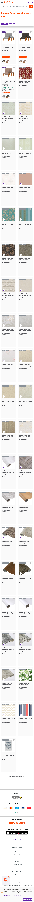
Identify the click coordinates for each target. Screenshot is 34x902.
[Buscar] (31, 6)
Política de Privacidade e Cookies (12, 895)
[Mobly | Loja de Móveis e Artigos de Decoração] (8, 2)
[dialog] (17, 894)
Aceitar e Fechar (27, 899)
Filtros (5, 23)
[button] (12, 24)
